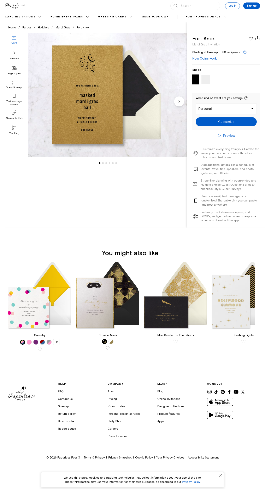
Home (12, 27)
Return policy (67, 414)
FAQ (61, 391)
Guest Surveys (14, 87)
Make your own (155, 16)
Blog (160, 391)
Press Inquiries (117, 436)
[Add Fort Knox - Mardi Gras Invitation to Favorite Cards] (250, 38)
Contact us (65, 399)
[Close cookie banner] (220, 475)
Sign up (252, 6)
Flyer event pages (67, 16)
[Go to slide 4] (106, 163)
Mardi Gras (62, 27)
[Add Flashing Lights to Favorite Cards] (243, 341)
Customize (226, 122)
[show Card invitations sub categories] (39, 17)
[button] (246, 98)
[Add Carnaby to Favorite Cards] (39, 349)
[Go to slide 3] (103, 163)
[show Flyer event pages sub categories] (87, 17)
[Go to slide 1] (99, 163)
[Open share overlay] (257, 37)
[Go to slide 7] (116, 163)
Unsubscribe (66, 421)
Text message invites (14, 103)
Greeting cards (112, 16)
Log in (232, 5)
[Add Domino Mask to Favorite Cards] (107, 348)
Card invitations (20, 16)
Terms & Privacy (94, 457)
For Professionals (203, 16)
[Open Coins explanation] (245, 52)
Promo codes (116, 406)
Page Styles (14, 73)
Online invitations (168, 399)
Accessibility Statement (203, 457)
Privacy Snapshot (120, 457)
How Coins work (204, 58)
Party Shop (115, 421)
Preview (14, 58)
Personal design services (124, 414)
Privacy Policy (191, 482)
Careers (113, 428)
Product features (168, 414)
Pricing (112, 399)
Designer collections (170, 406)
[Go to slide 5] (109, 163)
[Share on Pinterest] (222, 392)
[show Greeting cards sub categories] (130, 17)
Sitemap (63, 406)
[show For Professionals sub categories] (225, 17)
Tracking (14, 133)
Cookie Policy (144, 457)
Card (14, 43)
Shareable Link (14, 118)
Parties (26, 27)
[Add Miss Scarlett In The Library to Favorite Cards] (175, 341)
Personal (205, 109)
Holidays (43, 27)
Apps (160, 421)
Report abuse (67, 428)
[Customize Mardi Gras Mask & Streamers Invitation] (107, 95)
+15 (56, 342)
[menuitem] (23, 17)
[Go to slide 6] (113, 163)
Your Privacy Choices (170, 457)
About (112, 391)
